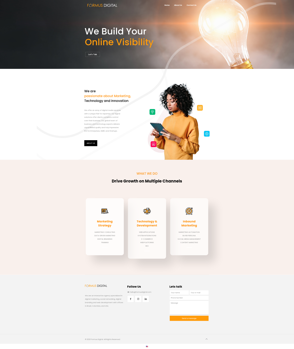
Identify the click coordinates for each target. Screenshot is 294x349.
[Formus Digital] (102, 5)
